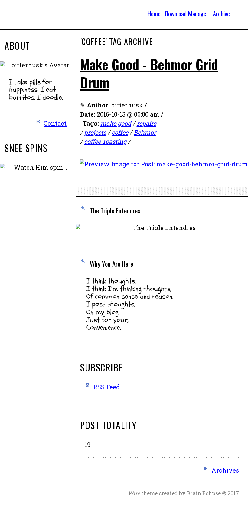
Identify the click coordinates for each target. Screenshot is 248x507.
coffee (120, 132)
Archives (225, 470)
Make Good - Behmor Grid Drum (149, 73)
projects (95, 132)
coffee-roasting (105, 141)
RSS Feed (106, 387)
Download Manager (186, 13)
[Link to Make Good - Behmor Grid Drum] (164, 168)
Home (154, 13)
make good (115, 123)
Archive (221, 13)
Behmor (145, 132)
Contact (55, 123)
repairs (146, 123)
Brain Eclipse (204, 493)
